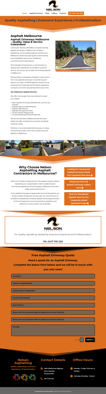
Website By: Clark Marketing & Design (62, 391)
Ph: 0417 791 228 (76, 13)
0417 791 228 (55, 241)
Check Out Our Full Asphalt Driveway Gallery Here (79, 185)
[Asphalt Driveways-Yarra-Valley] (75, 70)
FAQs (47, 13)
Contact (62, 13)
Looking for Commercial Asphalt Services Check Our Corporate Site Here (78, 172)
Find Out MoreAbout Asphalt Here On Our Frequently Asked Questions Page (79, 198)
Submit (89, 340)
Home (24, 13)
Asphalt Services (36, 13)
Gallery (54, 13)
